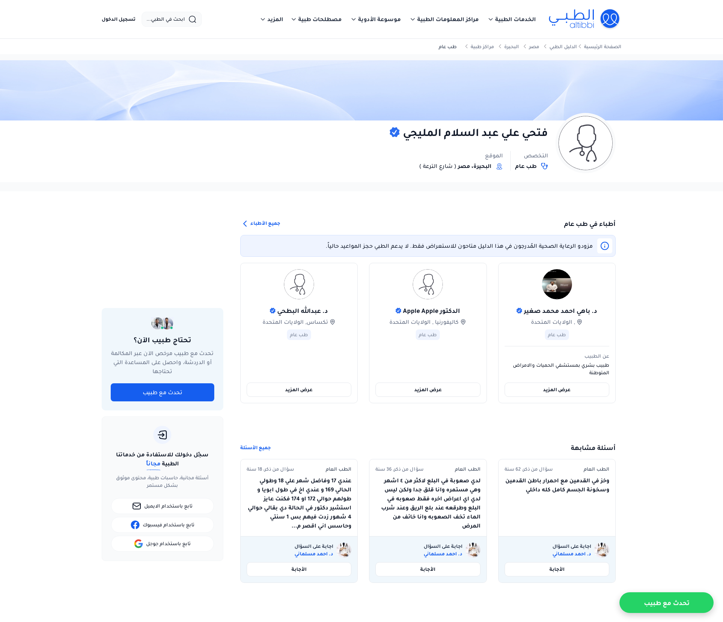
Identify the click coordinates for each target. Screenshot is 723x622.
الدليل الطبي (563, 46)
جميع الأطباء (264, 223)
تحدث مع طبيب (162, 392)
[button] (512, 19)
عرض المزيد (556, 389)
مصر (534, 46)
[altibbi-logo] (584, 19)
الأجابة (556, 569)
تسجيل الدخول (119, 19)
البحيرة (511, 46)
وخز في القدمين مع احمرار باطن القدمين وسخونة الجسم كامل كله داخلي (557, 485)
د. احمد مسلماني (571, 554)
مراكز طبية (482, 46)
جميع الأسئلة (255, 447)
